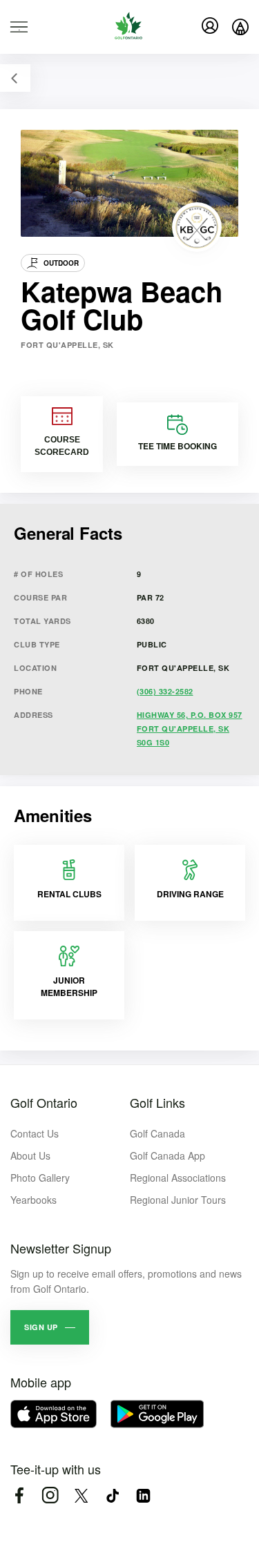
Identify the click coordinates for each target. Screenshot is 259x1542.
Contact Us (34, 1133)
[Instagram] (50, 1495)
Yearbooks (33, 1200)
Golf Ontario (43, 1102)
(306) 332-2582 (165, 691)
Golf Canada (157, 1133)
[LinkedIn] (143, 1495)
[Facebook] (19, 1495)
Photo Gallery (40, 1177)
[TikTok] (112, 1495)
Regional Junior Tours (178, 1200)
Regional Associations (178, 1177)
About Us (30, 1155)
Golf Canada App (167, 1155)
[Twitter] (81, 1495)
